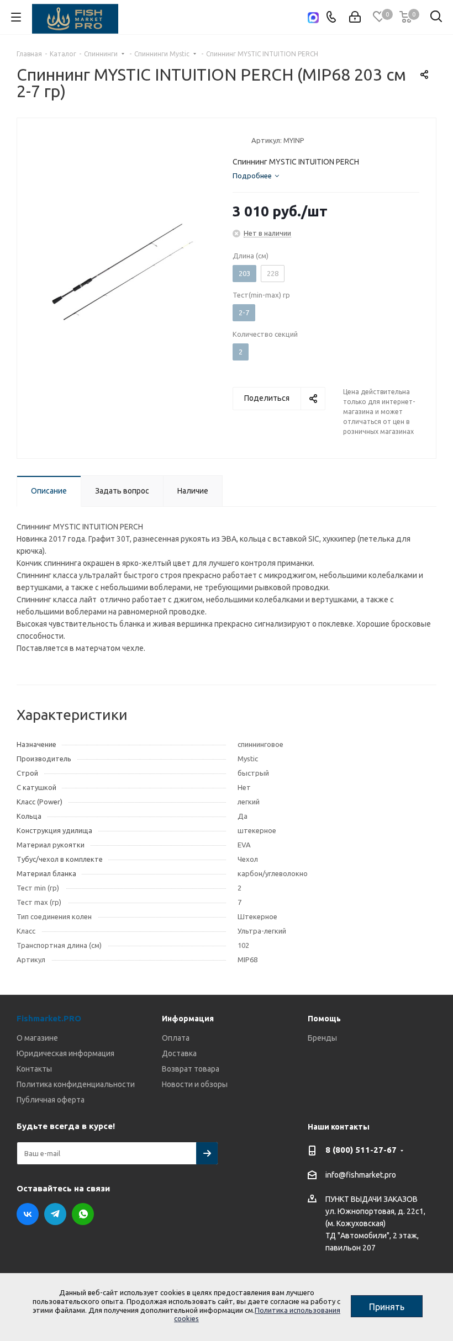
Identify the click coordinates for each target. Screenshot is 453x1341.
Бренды (322, 1037)
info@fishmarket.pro (360, 1174)
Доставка (179, 1053)
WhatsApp (83, 1214)
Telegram (55, 1214)
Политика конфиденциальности (76, 1084)
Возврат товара (190, 1068)
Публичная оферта (51, 1099)
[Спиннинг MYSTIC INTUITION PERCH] (122, 271)
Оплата (175, 1037)
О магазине (37, 1037)
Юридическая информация (65, 1053)
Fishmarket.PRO (49, 1018)
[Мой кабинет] (355, 17)
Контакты (34, 1068)
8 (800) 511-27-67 (361, 1149)
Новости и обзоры (195, 1084)
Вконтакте (28, 1214)
